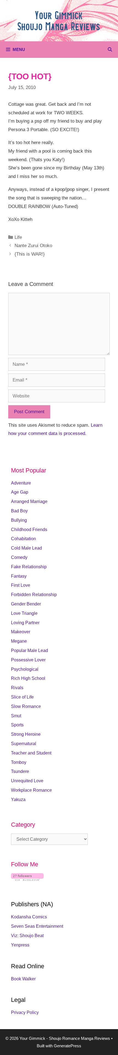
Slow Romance (26, 706)
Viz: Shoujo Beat (27, 935)
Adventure (21, 483)
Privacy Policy (25, 1012)
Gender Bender (26, 604)
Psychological (24, 669)
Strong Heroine (26, 734)
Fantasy (19, 576)
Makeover (20, 631)
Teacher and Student (31, 753)
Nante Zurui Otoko (33, 245)
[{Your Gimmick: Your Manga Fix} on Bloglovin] (27, 879)
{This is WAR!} (30, 254)
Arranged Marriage (29, 501)
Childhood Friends (29, 529)
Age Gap (19, 492)
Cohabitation (23, 538)
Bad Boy (19, 510)
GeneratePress (67, 1045)
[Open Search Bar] (110, 49)
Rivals (17, 687)
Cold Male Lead (26, 548)
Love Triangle (24, 613)
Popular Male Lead (29, 650)
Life (18, 237)
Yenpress (20, 945)
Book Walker (23, 978)
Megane (19, 641)
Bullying (19, 520)
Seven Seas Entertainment (37, 926)
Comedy (19, 557)
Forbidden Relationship (34, 594)
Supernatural (23, 743)
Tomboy (18, 762)
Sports (17, 725)
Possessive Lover (28, 660)
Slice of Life (22, 697)
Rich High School (28, 678)
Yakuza (18, 799)
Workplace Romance (31, 790)
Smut (16, 715)
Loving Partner (25, 622)
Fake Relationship (29, 566)
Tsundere (20, 771)
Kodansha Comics (29, 917)
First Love (20, 585)
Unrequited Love (27, 780)
